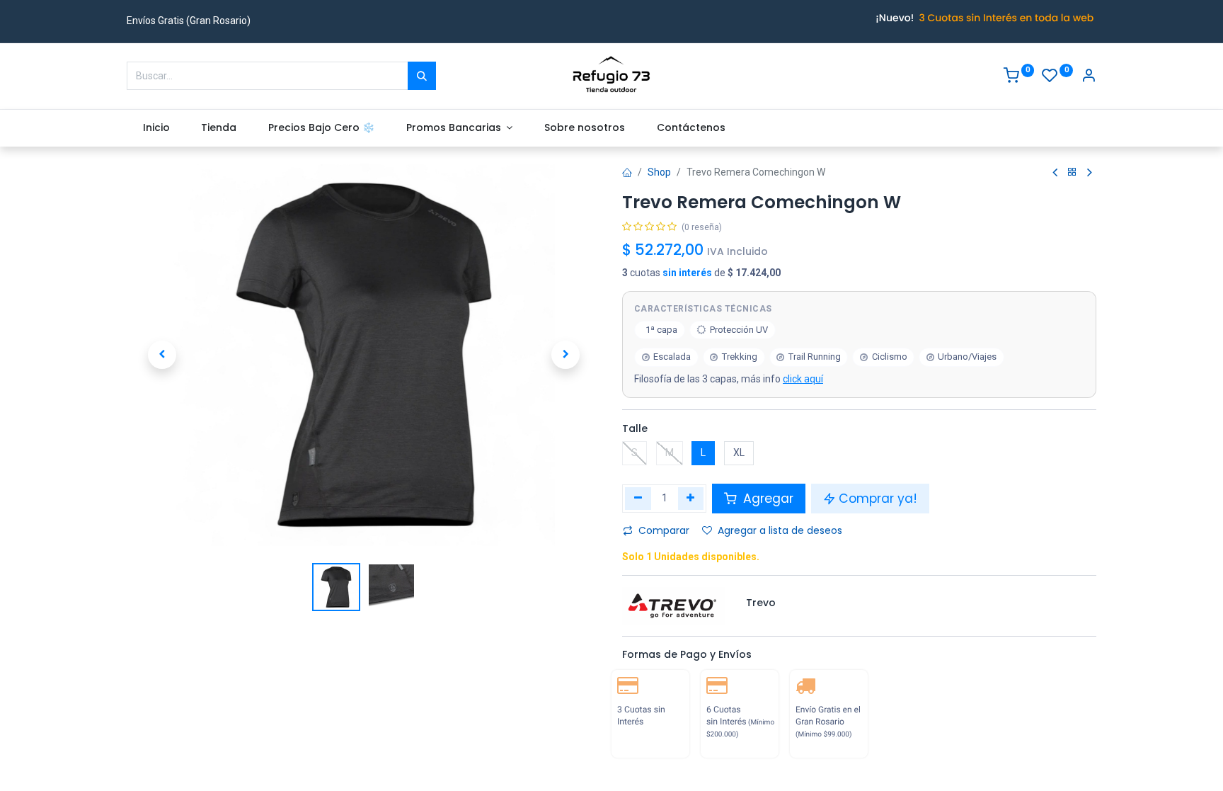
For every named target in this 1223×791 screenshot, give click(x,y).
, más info (728, 379)
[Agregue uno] (691, 498)
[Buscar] (422, 76)
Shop (659, 172)
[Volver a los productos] (1072, 172)
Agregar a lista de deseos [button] (780, 530)
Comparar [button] (663, 530)
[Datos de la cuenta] (1088, 77)
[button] (162, 355)
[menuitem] (156, 128)
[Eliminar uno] (638, 498)
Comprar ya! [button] (878, 498)
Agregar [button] (766, 498)
